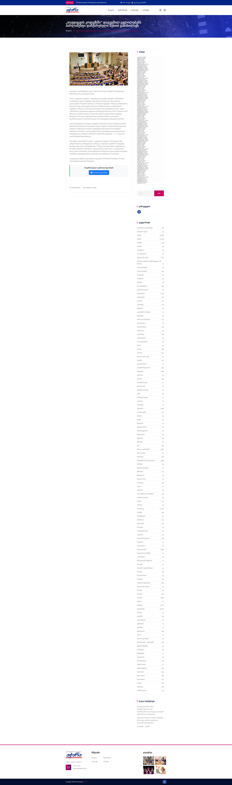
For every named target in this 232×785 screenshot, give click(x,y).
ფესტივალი (141, 631)
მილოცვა (140, 457)
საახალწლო (141, 546)
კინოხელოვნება (142, 397)
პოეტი (139, 501)
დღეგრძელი (141, 323)
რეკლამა (140, 534)
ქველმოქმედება (142, 646)
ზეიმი (139, 345)
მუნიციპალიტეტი (142, 468)
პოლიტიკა (140, 508)
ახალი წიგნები (142, 271)
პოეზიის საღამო (142, 497)
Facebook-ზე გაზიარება (100, 172)
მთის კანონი (141, 453)
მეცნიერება (141, 434)
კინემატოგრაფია (143, 390)
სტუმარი (140, 605)
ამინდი (139, 243)
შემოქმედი (140, 653)
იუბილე (139, 379)
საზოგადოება (141, 549)
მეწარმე (139, 442)
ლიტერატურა (141, 412)
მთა (138, 445)
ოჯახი (139, 486)
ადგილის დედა (142, 231)
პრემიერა (140, 520)
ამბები (139, 235)
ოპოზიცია (140, 482)
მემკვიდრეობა (142, 427)
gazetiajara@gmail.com (80, 768)
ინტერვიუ (140, 371)
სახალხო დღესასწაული (145, 568)
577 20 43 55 (76, 766)
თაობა (139, 349)
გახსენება (140, 304)
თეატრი (139, 360)
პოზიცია (140, 505)
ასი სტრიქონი (141, 254)
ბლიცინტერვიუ (142, 286)
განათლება (141, 293)
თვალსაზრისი (141, 364)
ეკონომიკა (140, 334)
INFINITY (86, 782)
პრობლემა (140, 523)
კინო (138, 393)
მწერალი (140, 471)
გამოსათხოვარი (142, 290)
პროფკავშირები (142, 531)
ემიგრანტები (141, 338)
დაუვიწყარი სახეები (143, 312)
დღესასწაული (141, 327)
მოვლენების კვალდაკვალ (146, 460)
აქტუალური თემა (142, 257)
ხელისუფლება (142, 668)
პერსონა (140, 490)
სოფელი (140, 579)
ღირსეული (140, 649)
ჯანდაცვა (140, 687)
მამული (139, 416)
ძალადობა (140, 657)
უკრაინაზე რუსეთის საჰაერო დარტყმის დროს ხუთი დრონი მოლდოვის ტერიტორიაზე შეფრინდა (150, 720)
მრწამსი (139, 464)
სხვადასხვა (141, 609)
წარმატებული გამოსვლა (84, 2)
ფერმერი (140, 627)
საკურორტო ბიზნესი (144, 553)
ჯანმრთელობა (142, 690)
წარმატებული (141, 661)
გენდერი (140, 308)
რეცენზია (140, 542)
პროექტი (140, 527)
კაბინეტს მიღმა (142, 382)
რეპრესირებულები (143, 538)
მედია (139, 419)
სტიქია (139, 601)
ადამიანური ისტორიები (145, 228)
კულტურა (140, 408)
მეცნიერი (140, 438)
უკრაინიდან (141, 620)
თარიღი (139, 353)
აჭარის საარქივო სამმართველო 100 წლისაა (149, 262)
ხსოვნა (139, 683)
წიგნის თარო (141, 664)
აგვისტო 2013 (141, 183)
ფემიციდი (140, 623)
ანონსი (139, 246)
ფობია (139, 635)
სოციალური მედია (143, 586)
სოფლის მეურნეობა (143, 583)
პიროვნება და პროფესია (145, 494)
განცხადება (141, 297)
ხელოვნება (141, 675)
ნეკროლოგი (141, 479)
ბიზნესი (139, 282)
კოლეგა (140, 401)
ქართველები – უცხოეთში (145, 642)
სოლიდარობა (141, 575)
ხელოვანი (140, 672)
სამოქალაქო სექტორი (144, 560)
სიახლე (70, 2)
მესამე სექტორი (142, 431)
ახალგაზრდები (142, 267)
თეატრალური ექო (143, 356)
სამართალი (141, 557)
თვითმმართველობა (143, 367)
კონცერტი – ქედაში (143, 726)
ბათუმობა (140, 278)
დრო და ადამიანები (143, 319)
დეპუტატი (140, 316)
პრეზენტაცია (141, 516)
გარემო (139, 301)
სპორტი (139, 590)
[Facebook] (160, 10)
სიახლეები (134, 10)
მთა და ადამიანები (143, 449)
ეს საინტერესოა (142, 342)
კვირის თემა (141, 386)
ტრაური (139, 612)
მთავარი (111, 10)
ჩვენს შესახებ (122, 10)
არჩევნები (140, 250)
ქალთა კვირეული (143, 638)
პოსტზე (139, 512)
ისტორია (140, 375)
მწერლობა (140, 475)
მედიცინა (140, 423)
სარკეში (139, 564)
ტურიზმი (140, 616)
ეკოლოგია (140, 330)
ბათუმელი (140, 275)
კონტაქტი (145, 10)
